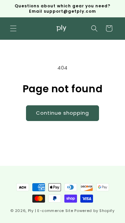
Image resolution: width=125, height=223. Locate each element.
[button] (13, 28)
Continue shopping (62, 112)
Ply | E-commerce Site (50, 210)
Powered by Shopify (94, 210)
